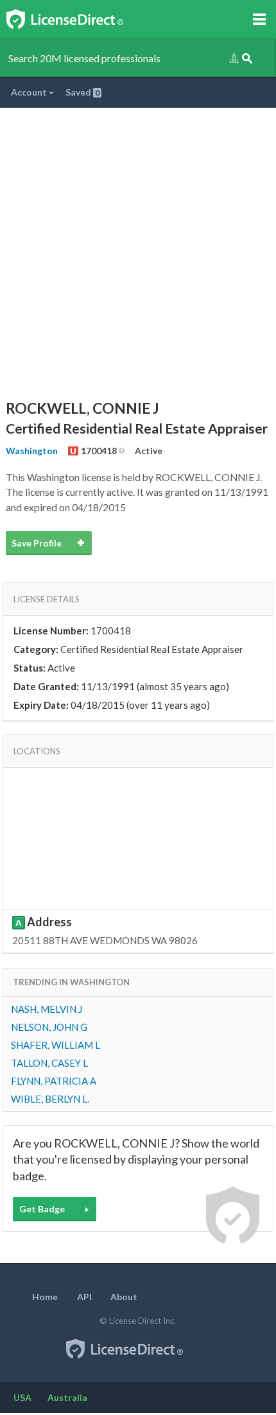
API (84, 1296)
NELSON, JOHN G (49, 1027)
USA (22, 1397)
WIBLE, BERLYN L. (50, 1099)
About (123, 1296)
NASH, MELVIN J (46, 1009)
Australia (67, 1397)
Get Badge (42, 1208)
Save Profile (37, 543)
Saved (82, 92)
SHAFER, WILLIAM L (55, 1045)
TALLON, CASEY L (49, 1063)
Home (45, 1296)
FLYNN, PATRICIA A (53, 1081)
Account (30, 92)
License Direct (78, 19)
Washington (32, 450)
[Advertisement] (138, 252)
